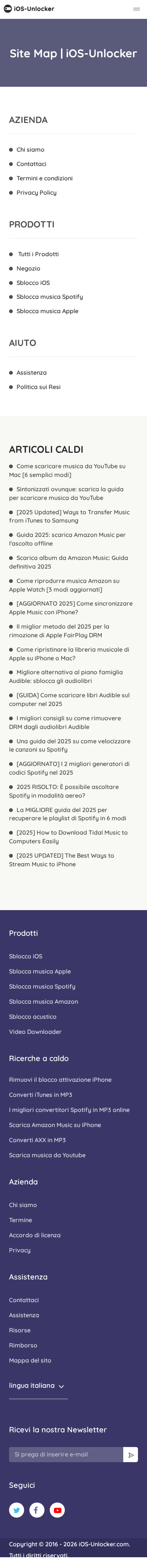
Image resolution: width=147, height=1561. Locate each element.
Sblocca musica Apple (47, 311)
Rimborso (23, 1345)
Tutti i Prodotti (38, 254)
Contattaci (31, 164)
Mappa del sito (30, 1360)
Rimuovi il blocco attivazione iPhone (60, 1079)
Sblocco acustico (33, 1016)
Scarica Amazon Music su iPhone (55, 1125)
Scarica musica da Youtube (47, 1155)
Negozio (28, 268)
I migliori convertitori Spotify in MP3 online (69, 1109)
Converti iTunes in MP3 (40, 1094)
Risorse (20, 1330)
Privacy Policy (37, 192)
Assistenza (32, 372)
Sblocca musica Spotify (50, 296)
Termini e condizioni (45, 178)
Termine (20, 1220)
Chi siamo (30, 149)
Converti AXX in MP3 (37, 1140)
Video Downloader (35, 1031)
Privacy (20, 1250)
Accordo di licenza (35, 1235)
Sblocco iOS (33, 282)
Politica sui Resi (39, 387)
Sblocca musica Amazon (43, 1001)
